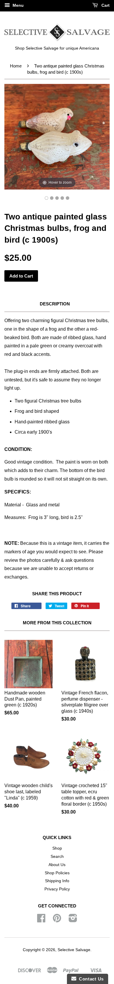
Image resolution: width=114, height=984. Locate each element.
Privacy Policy (57, 889)
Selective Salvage (74, 950)
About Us (57, 865)
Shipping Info (57, 881)
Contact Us (90, 978)
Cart (105, 5)
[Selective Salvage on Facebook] (41, 920)
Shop (57, 848)
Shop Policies (57, 873)
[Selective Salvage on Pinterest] (57, 920)
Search (57, 856)
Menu (17, 5)
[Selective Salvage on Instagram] (72, 920)
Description (55, 303)
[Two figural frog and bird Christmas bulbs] (46, 198)
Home (16, 65)
